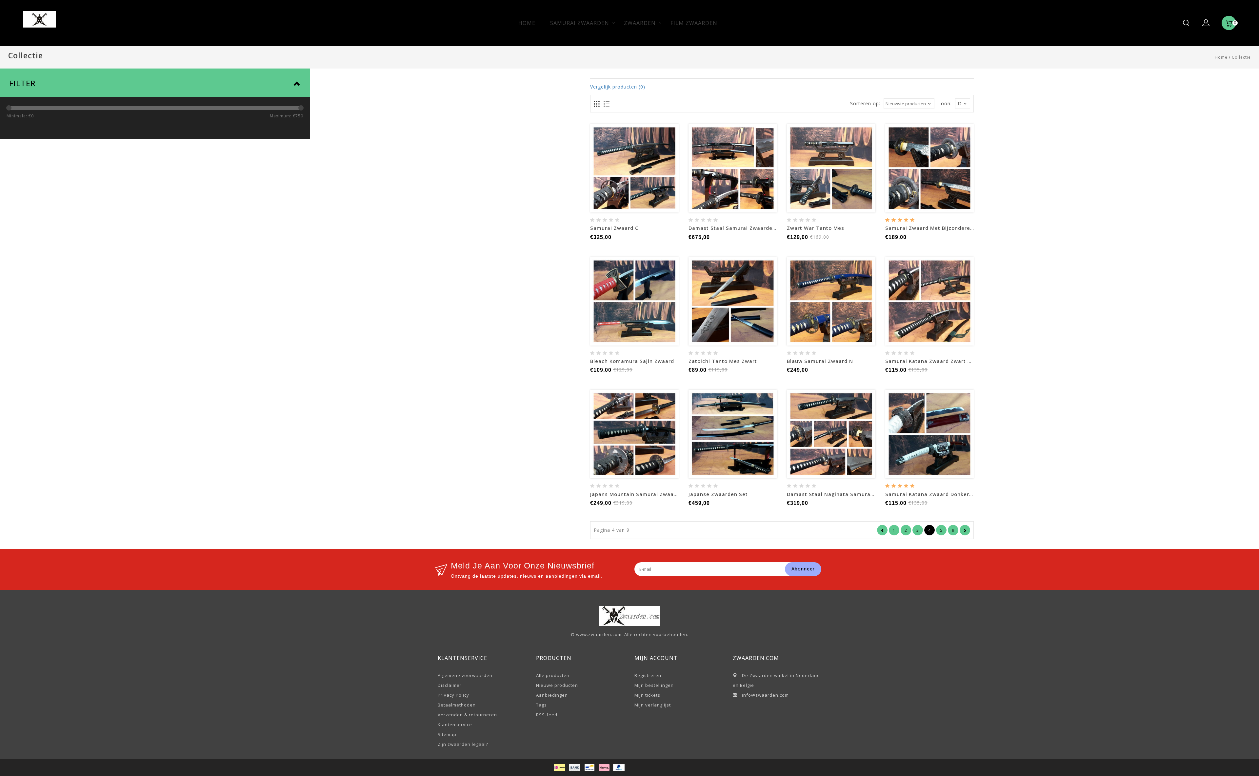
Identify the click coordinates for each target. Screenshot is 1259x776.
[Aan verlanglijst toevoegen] (627, 168)
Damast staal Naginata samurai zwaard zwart (848, 494)
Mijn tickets (647, 695)
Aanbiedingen (552, 695)
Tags (541, 705)
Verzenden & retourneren (467, 715)
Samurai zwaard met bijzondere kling (935, 228)
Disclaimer (450, 685)
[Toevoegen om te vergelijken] (642, 168)
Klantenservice (455, 724)
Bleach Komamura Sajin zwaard (632, 361)
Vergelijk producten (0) (617, 87)
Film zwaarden (693, 23)
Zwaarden (640, 23)
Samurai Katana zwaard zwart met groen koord (948, 361)
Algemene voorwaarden (465, 675)
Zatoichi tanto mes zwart (723, 361)
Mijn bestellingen (654, 685)
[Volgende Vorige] (965, 530)
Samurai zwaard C (614, 228)
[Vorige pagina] (882, 530)
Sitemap (447, 734)
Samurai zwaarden (579, 23)
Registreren (647, 675)
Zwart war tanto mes (815, 228)
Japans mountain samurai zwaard (634, 494)
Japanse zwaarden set (718, 494)
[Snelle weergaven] (658, 168)
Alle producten (553, 675)
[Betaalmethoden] (558, 767)
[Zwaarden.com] (39, 17)
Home (526, 23)
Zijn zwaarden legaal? (463, 744)
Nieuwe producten (557, 685)
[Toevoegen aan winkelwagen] (611, 168)
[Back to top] (1239, 756)
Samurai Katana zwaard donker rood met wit (945, 494)
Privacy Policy (453, 695)
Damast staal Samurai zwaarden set (737, 228)
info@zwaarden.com (765, 695)
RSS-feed (546, 715)
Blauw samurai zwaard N (820, 361)
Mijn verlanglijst (652, 705)
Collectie (1241, 57)
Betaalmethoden (457, 705)
